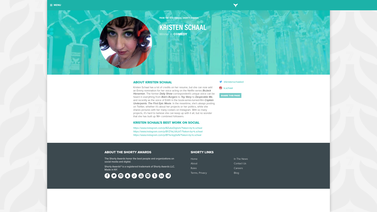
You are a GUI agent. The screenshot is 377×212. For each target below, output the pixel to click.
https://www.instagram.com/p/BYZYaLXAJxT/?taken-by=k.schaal (168, 131)
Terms (194, 172)
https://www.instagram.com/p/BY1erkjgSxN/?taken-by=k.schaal (167, 135)
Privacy (203, 172)
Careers (238, 168)
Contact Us (240, 163)
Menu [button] (57, 5)
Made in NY (111, 169)
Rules (194, 168)
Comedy (180, 34)
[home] (236, 5)
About (194, 163)
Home (194, 158)
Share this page (230, 95)
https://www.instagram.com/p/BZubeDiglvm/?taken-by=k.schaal (167, 128)
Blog (236, 172)
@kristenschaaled (233, 82)
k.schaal (228, 88)
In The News (241, 158)
